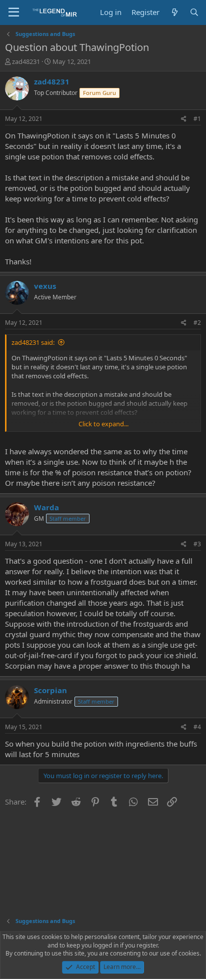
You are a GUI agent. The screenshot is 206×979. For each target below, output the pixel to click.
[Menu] (14, 12)
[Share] (184, 119)
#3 (197, 544)
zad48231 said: (33, 342)
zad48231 (26, 61)
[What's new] (174, 12)
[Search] (194, 12)
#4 (197, 727)
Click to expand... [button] (103, 423)
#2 (197, 322)
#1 (197, 118)
